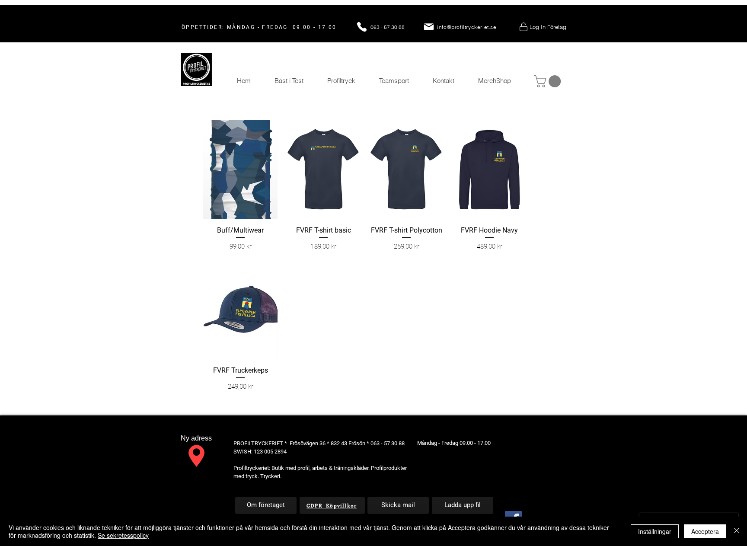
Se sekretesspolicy (123, 535)
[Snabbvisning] (240, 169)
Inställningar (654, 531)
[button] (549, 81)
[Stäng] (736, 531)
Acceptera (705, 531)
